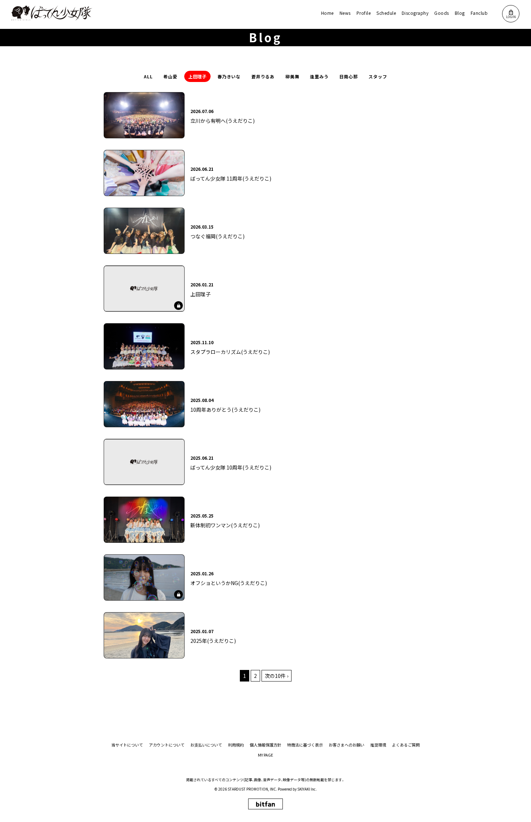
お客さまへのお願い (346, 745)
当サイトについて (127, 745)
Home (327, 13)
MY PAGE (265, 755)
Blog (460, 13)
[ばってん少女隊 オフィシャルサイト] (52, 13)
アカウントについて (167, 745)
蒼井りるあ (263, 76)
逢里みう (319, 76)
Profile (364, 13)
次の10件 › (276, 675)
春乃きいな (229, 76)
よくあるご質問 (406, 745)
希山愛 (170, 76)
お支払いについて (206, 745)
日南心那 (348, 76)
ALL (148, 76)
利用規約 (236, 745)
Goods (441, 13)
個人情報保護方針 (265, 745)
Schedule (386, 13)
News (345, 13)
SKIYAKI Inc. (307, 789)
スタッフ (377, 76)
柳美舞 (292, 76)
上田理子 (197, 76)
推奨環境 (378, 745)
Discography (415, 13)
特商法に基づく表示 (305, 745)
